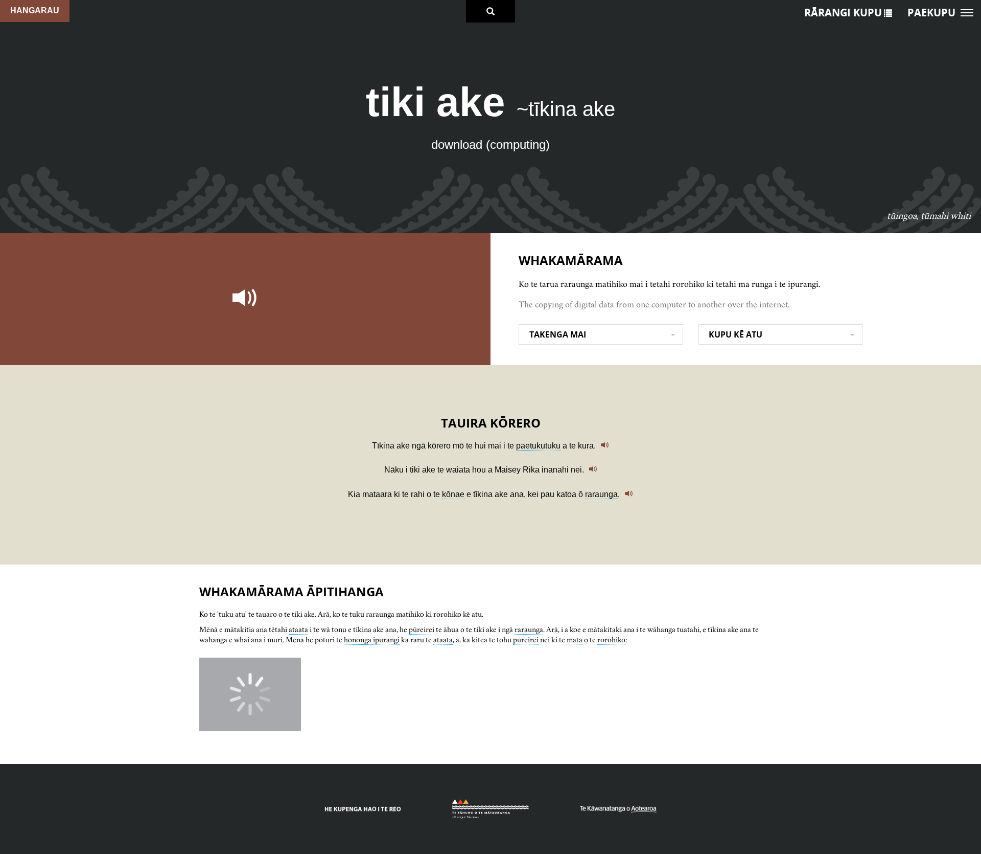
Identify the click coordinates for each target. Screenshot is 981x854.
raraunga (601, 494)
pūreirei (421, 629)
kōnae (453, 494)
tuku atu (232, 614)
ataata (298, 629)
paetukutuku (538, 445)
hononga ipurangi (372, 639)
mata (574, 639)
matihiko (410, 614)
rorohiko (447, 614)
